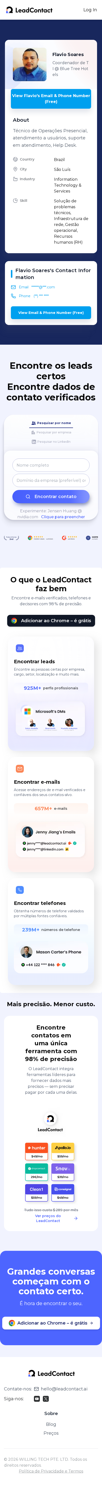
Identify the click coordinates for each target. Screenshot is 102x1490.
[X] (46, 1399)
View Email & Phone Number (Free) (51, 312)
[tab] (51, 423)
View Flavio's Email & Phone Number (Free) (51, 98)
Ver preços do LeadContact (48, 1218)
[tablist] (51, 433)
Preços (51, 1433)
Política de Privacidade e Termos (51, 1471)
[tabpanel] (51, 489)
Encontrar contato (55, 496)
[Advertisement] (53, 30)
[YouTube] (37, 1399)
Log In (90, 10)
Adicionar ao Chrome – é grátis (56, 620)
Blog (51, 1424)
